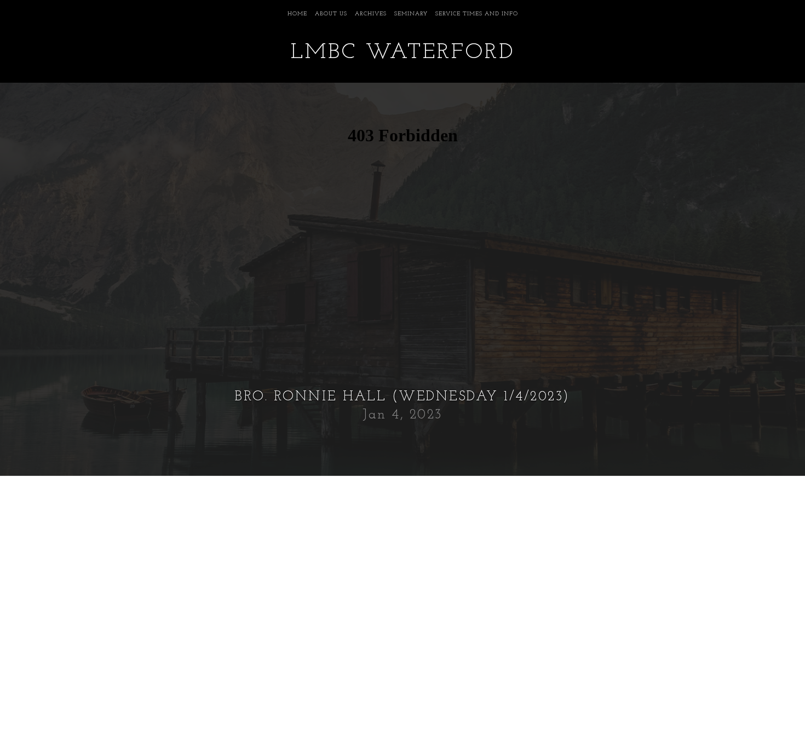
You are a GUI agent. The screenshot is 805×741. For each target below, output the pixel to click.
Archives (371, 14)
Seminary (411, 14)
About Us (331, 14)
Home (297, 14)
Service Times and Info (476, 14)
